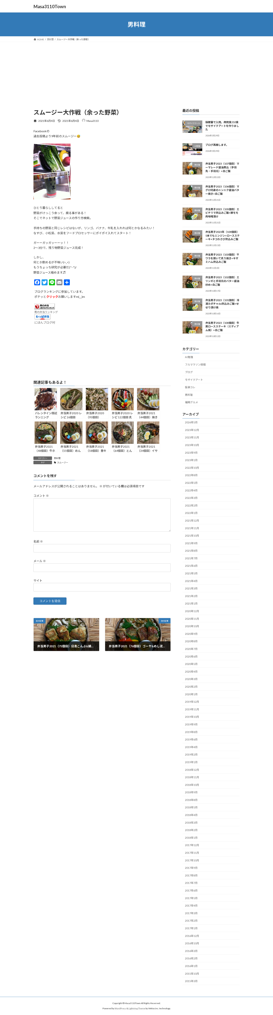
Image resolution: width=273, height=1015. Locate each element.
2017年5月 (191, 898)
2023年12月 (192, 430)
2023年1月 (191, 460)
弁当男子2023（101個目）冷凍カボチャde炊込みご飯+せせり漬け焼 (222, 304)
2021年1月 (191, 603)
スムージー (62, 462)
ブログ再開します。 (217, 144)
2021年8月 (191, 550)
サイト (37, 580)
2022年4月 (191, 490)
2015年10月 (192, 973)
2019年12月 (192, 701)
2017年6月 (191, 890)
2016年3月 (191, 951)
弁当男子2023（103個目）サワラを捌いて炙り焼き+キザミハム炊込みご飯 (222, 258)
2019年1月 (191, 762)
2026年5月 (191, 422)
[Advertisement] (136, 70)
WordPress (120, 1008)
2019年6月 (191, 739)
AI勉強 (189, 357)
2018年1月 (191, 837)
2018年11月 (192, 777)
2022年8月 (191, 475)
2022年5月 (191, 482)
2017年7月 (191, 883)
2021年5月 (191, 573)
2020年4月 (191, 671)
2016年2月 (191, 958)
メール (39, 561)
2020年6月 (191, 656)
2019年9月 (191, 724)
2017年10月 (192, 860)
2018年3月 (191, 822)
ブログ (189, 372)
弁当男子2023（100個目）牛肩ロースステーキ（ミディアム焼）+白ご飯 (222, 326)
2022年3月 (191, 497)
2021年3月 (191, 588)
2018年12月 (192, 769)
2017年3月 (191, 913)
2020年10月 (192, 626)
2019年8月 (191, 732)
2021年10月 (192, 535)
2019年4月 (191, 747)
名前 (38, 541)
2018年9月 (191, 792)
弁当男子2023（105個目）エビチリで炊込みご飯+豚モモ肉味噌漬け (222, 213)
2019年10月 (192, 717)
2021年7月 (191, 558)
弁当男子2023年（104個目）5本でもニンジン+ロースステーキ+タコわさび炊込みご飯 (222, 235)
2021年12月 (192, 520)
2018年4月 (191, 815)
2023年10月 (192, 445)
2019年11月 (192, 709)
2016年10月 (192, 943)
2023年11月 (192, 437)
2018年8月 (191, 799)
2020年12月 (192, 611)
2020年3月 (191, 679)
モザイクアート (194, 379)
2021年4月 (191, 581)
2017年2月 (191, 920)
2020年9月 (191, 633)
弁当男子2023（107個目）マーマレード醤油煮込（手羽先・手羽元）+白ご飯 (222, 167)
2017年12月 (192, 845)
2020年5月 (191, 664)
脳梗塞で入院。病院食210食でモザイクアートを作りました (222, 126)
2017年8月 (191, 875)
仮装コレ (190, 387)
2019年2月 (191, 754)
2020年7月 (191, 648)
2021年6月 (191, 565)
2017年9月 (191, 867)
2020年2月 (191, 686)
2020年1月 (191, 694)
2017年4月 (191, 905)
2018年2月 (191, 830)
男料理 (57, 458)
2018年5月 (191, 807)
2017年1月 (191, 928)
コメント (41, 495)
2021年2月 (191, 596)
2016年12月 (192, 935)
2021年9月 (191, 543)
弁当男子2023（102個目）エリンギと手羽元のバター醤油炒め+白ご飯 (222, 281)
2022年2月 (191, 505)
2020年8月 (191, 641)
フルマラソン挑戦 (195, 364)
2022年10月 (192, 467)
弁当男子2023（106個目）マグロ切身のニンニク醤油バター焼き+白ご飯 (222, 190)
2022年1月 (191, 513)
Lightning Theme (137, 1008)
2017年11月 (192, 852)
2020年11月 (192, 618)
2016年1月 (191, 966)
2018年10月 (192, 784)
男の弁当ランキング (46, 312)
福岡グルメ (191, 402)
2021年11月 (192, 528)
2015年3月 (191, 981)
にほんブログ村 (44, 322)
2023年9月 (191, 452)
